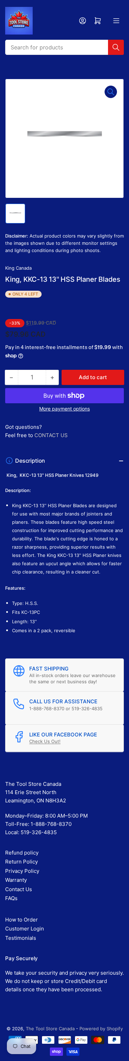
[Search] (115, 47)
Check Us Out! (45, 741)
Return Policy (21, 861)
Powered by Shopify (101, 1028)
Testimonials (20, 938)
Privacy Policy (22, 871)
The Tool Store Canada (50, 1028)
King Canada (18, 268)
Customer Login (24, 928)
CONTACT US (51, 435)
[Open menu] (116, 20)
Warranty (16, 880)
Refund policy (22, 852)
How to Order (21, 919)
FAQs (11, 898)
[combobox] (64, 47)
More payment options (64, 409)
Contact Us (18, 889)
